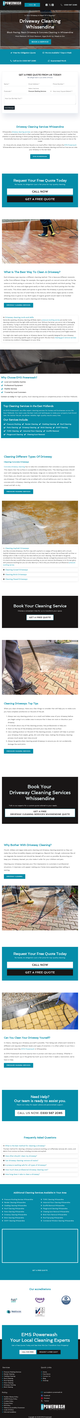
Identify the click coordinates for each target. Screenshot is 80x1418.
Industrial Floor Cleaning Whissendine (56, 1202)
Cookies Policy (8, 1401)
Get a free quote (40, 617)
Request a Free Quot (49, 1352)
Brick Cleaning (8, 1387)
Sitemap (45, 1380)
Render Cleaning (9, 1374)
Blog (44, 1378)
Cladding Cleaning (9, 1376)
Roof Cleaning (8, 1378)
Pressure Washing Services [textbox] (37, 91)
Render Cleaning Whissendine (15, 1202)
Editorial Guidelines (10, 1412)
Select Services (33, 88)
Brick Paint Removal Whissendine (55, 1215)
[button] (31, 5)
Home (45, 1372)
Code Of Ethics (9, 1410)
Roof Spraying (8, 1380)
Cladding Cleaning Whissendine (15, 1205)
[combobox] (40, 91)
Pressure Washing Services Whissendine (18, 1199)
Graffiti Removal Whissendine (53, 1205)
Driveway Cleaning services (18, 305)
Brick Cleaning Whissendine (14, 1218)
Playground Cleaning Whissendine (55, 1208)
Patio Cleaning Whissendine (14, 1212)
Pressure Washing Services (18, 491)
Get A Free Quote (40, 1270)
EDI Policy (7, 1405)
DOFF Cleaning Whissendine (14, 1221)
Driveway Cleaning (15, 876)
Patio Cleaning (8, 1383)
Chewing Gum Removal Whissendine (56, 1212)
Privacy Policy (8, 1403)
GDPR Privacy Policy (10, 1399)
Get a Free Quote (40, 199)
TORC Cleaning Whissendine (53, 1199)
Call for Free (28, 1352)
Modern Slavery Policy (11, 1397)
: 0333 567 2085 (39, 1113)
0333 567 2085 (70, 5)
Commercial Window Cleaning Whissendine (58, 1221)
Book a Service (40, 42)
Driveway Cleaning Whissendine (15, 1215)
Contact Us (46, 1376)
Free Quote (46, 1374)
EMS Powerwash (40, 156)
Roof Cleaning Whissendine (14, 1208)
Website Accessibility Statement (14, 1407)
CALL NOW (40, 191)
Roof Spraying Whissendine (53, 1218)
